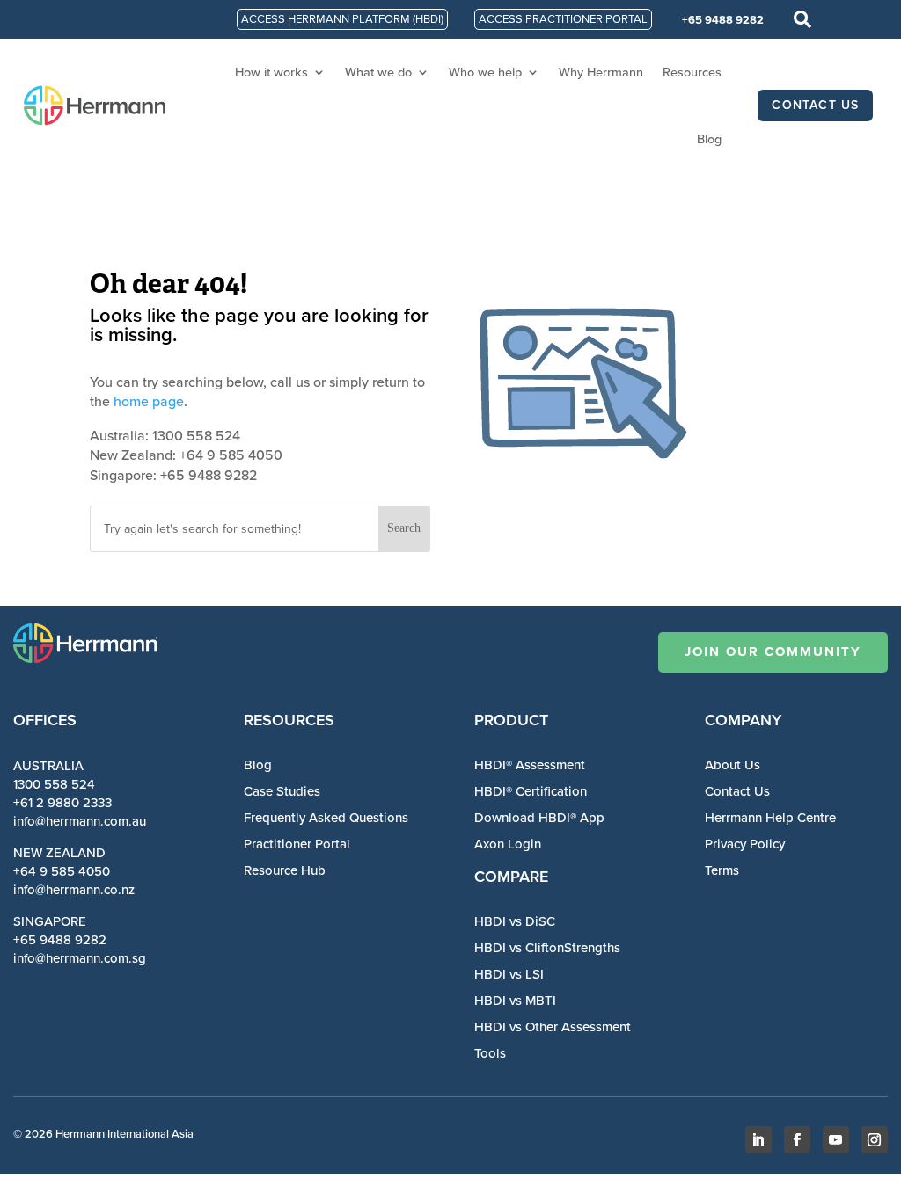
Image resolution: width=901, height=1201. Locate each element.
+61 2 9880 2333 (62, 802)
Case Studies (282, 791)
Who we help (485, 72)
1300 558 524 (54, 784)
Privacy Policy (745, 844)
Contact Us (737, 791)
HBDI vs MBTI (515, 1000)
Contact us (815, 105)
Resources (692, 72)
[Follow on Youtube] (836, 1139)
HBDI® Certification (530, 791)
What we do (378, 72)
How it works (271, 72)
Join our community (773, 651)
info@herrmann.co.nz (74, 889)
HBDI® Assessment (529, 765)
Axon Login (507, 844)
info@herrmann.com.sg (79, 958)
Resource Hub (285, 870)
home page (149, 401)
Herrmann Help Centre (770, 817)
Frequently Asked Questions (326, 817)
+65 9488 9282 (723, 19)
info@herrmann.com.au (79, 821)
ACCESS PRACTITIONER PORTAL (563, 19)
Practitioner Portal (297, 844)
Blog (709, 139)
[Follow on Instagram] (874, 1139)
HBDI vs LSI (509, 974)
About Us (732, 765)
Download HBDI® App (539, 817)
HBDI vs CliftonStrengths (547, 947)
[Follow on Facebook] (797, 1139)
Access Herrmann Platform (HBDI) (342, 19)
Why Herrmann (601, 72)
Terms (722, 870)
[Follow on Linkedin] (758, 1139)
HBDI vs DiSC (514, 921)
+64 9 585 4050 (61, 871)
